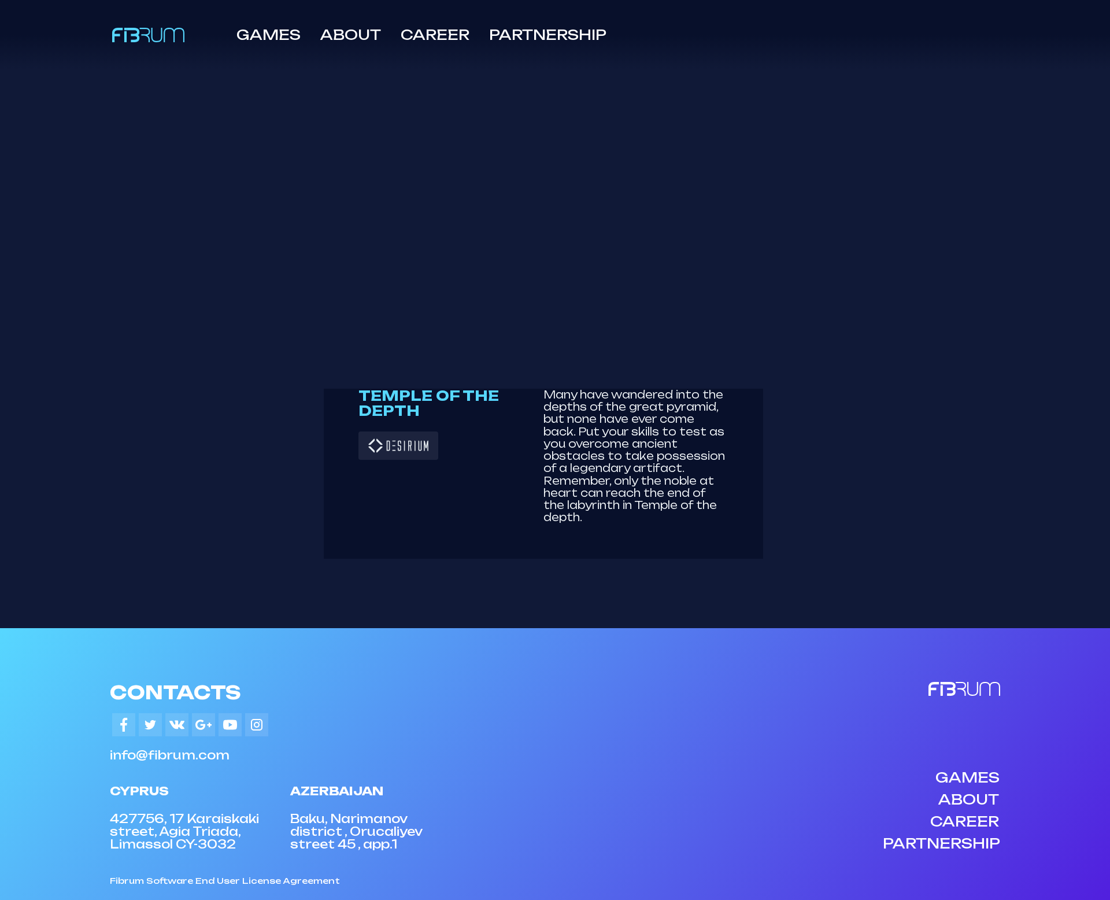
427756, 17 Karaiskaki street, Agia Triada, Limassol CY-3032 (184, 831)
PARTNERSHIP (547, 34)
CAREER (435, 34)
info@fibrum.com (170, 755)
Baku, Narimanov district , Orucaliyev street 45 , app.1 (356, 831)
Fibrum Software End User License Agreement (225, 881)
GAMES (268, 34)
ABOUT (350, 34)
